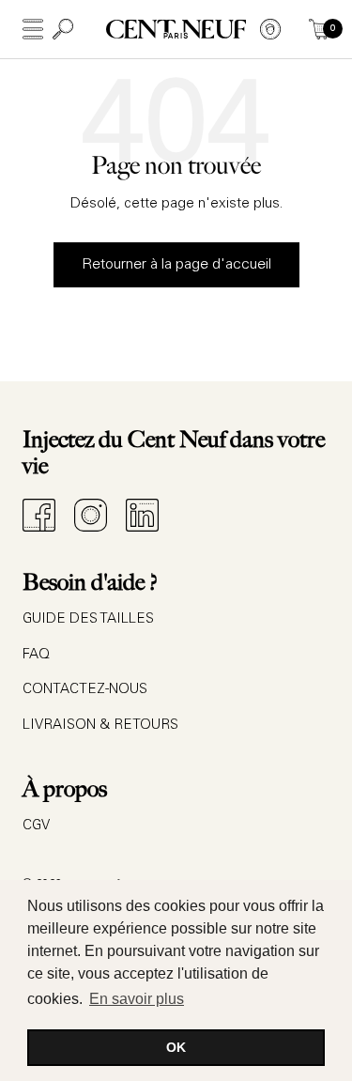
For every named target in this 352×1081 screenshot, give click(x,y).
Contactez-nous (85, 690)
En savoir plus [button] (136, 999)
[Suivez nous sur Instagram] (90, 515)
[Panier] (319, 29)
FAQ (36, 655)
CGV (36, 826)
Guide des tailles (88, 619)
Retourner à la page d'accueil (176, 264)
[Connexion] (270, 29)
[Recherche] (63, 29)
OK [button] (176, 1047)
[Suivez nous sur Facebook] (39, 515)
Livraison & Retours (100, 725)
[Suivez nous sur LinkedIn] (142, 515)
